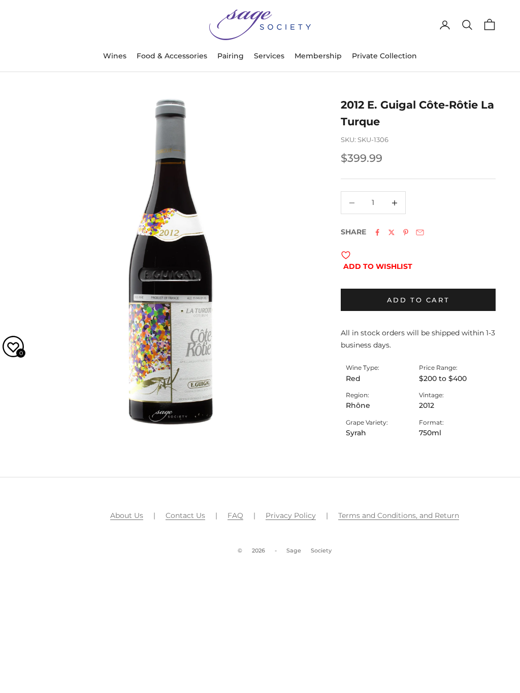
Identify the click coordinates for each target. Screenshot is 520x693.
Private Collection (384, 55)
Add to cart (418, 300)
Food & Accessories (172, 55)
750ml (430, 432)
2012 (426, 405)
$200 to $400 (443, 378)
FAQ (235, 515)
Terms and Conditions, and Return (398, 515)
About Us (126, 515)
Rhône (358, 405)
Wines (114, 55)
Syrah (356, 432)
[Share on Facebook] (377, 232)
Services (269, 55)
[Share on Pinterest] (406, 232)
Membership (318, 55)
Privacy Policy (291, 515)
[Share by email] (420, 232)
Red (353, 378)
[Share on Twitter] (391, 232)
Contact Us (185, 515)
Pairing (230, 55)
